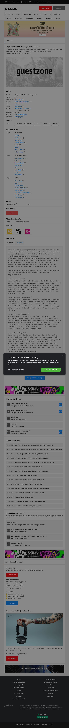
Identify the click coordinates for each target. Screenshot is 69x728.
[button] (16, 370)
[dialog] (34, 364)
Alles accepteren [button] (50, 370)
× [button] (62, 355)
